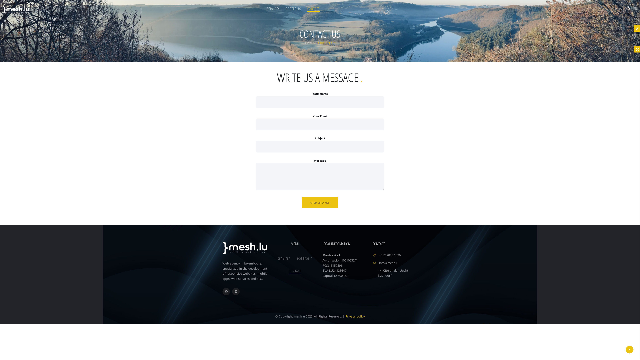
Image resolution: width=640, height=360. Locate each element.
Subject (320, 138)
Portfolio (293, 8)
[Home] (15, 9)
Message (320, 160)
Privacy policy (355, 316)
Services (273, 8)
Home (309, 42)
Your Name (320, 94)
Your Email (320, 116)
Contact (313, 8)
